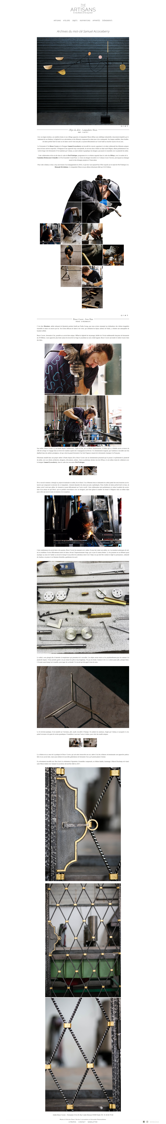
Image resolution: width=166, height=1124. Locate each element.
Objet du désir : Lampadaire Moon (83, 130)
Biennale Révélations (61, 167)
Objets (74, 20)
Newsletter (92, 1122)
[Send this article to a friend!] (122, 126)
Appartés (96, 20)
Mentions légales (154, 1122)
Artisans (57, 20)
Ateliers (66, 20)
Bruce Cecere (54, 146)
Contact (81, 1122)
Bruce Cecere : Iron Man (83, 319)
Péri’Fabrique (79, 462)
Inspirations (85, 20)
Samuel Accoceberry (74, 146)
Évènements (107, 20)
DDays (112, 155)
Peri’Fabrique (72, 155)
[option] (83, 81)
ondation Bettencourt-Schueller (48, 158)
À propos (72, 1122)
